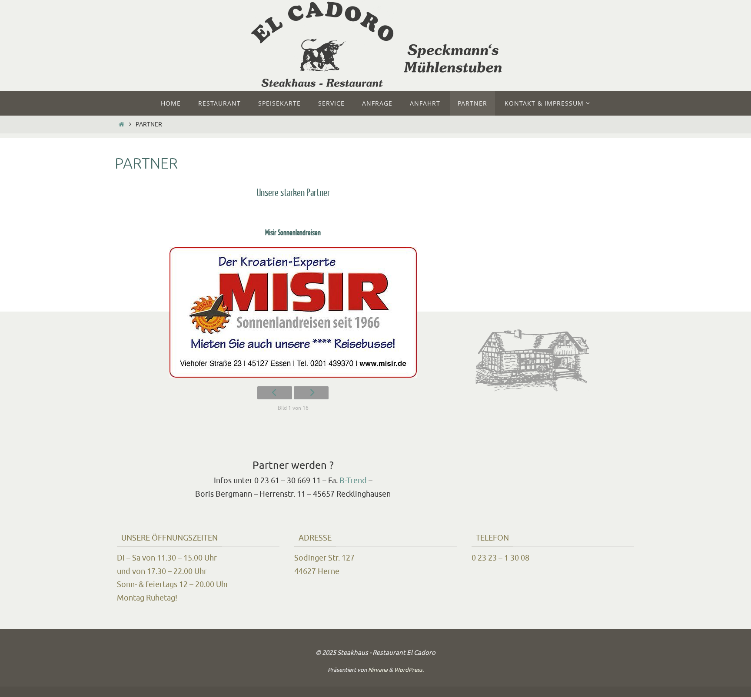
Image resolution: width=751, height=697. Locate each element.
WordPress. (409, 670)
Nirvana (378, 670)
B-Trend (353, 480)
